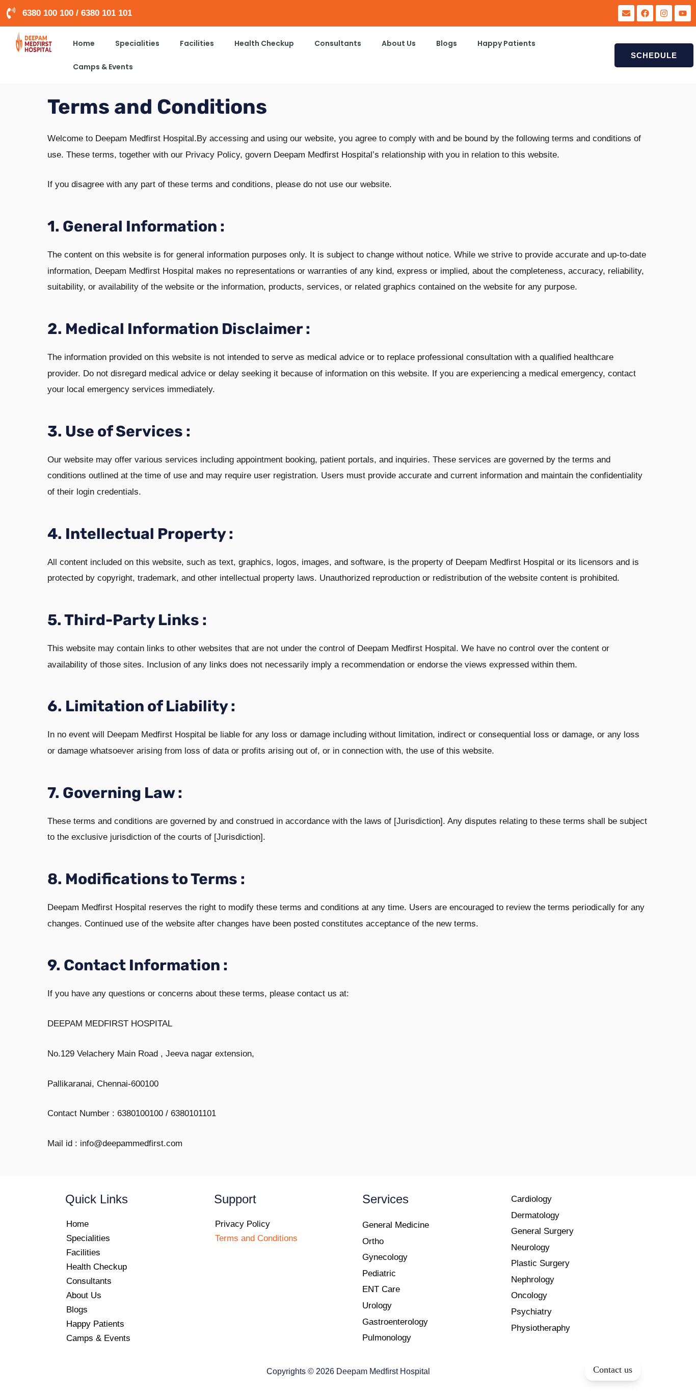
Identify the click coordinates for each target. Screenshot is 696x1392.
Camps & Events (103, 67)
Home (84, 43)
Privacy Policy (242, 1224)
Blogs (446, 43)
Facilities (197, 43)
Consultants (337, 43)
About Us (399, 43)
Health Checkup (264, 43)
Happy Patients (506, 43)
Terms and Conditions (256, 1238)
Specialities (137, 43)
